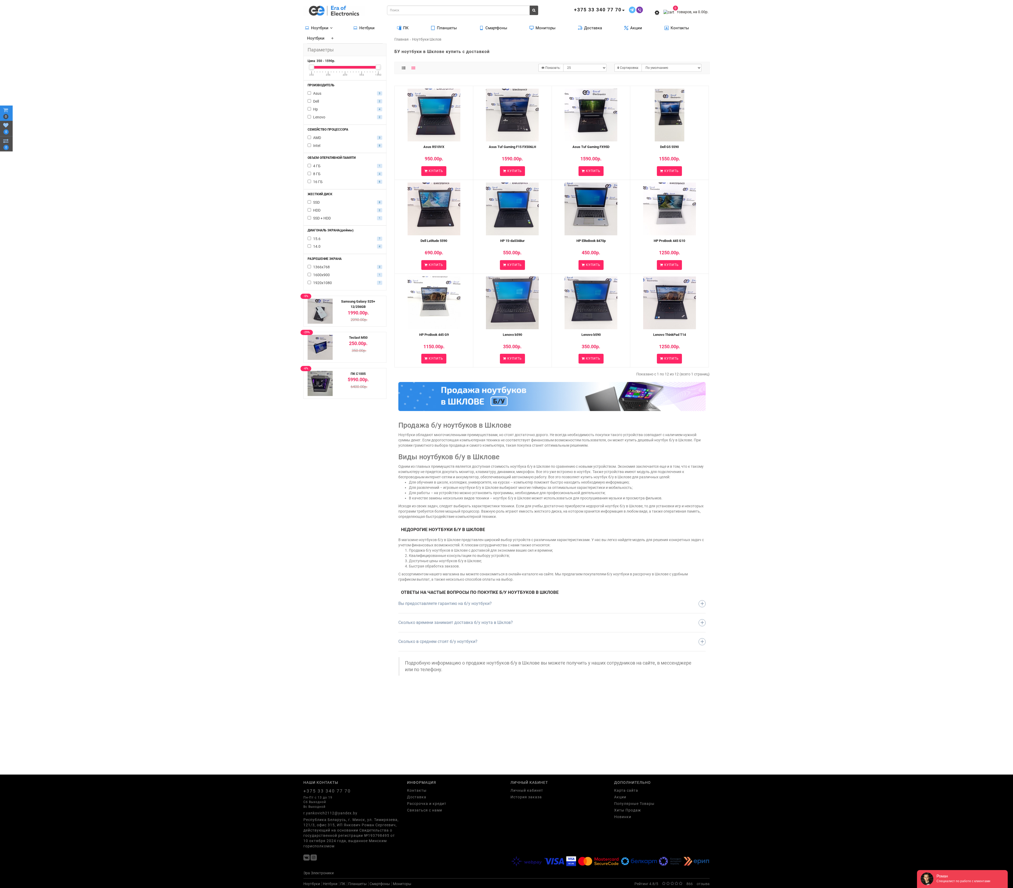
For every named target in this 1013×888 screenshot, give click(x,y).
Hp (346, 109)
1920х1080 (346, 283)
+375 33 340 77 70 (327, 791)
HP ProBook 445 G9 (434, 335)
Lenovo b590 (512, 335)
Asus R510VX (433, 147)
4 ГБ (346, 166)
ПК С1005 (358, 374)
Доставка (593, 28)
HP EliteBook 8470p (591, 241)
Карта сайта (626, 790)
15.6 (346, 239)
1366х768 (346, 267)
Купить (435, 171)
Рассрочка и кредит (426, 803)
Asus (346, 93)
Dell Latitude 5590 (434, 241)
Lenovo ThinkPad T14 (669, 335)
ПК (406, 28)
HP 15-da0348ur (512, 241)
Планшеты (447, 28)
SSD (346, 202)
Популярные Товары (634, 803)
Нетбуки (367, 28)
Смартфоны (496, 28)
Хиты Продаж (627, 810)
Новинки (622, 817)
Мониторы (546, 28)
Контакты (680, 28)
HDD (346, 210)
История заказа (526, 797)
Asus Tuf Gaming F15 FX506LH (512, 147)
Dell (346, 101)
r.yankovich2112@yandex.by (330, 813)
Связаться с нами (424, 810)
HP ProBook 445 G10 (669, 241)
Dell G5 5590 (669, 147)
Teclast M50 (358, 338)
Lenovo (346, 117)
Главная (401, 39)
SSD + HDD (346, 218)
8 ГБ (346, 174)
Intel (346, 146)
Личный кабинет (526, 790)
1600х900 (346, 275)
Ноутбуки (319, 28)
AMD (346, 138)
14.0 (346, 246)
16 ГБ (346, 182)
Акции (636, 28)
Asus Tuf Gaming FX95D (590, 147)
